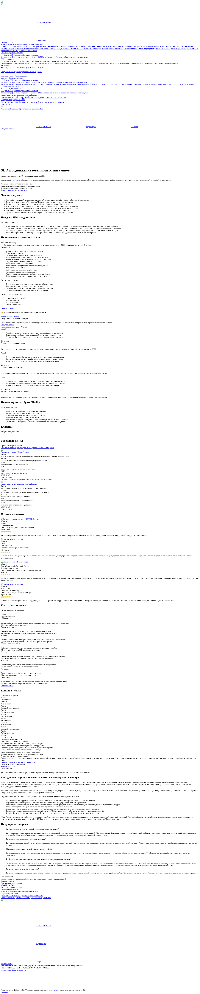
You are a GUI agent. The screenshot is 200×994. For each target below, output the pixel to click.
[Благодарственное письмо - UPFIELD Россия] (20, 519)
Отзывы (19, 898)
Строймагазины (81, 84)
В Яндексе (5, 891)
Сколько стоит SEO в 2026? (25, 762)
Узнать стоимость (8, 190)
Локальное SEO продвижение (117, 63)
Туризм (153, 84)
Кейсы (26, 44)
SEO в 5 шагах (36, 898)
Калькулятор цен (21, 76)
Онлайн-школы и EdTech (53, 84)
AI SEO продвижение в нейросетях (166, 63)
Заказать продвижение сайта (12, 887)
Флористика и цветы (164, 84)
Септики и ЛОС (94, 84)
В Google (13, 891)
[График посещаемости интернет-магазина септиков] (4, 507)
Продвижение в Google (52, 63)
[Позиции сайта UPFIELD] (2, 475)
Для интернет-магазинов (10, 896)
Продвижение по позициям (73, 63)
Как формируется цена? (10, 316)
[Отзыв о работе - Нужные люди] (14, 562)
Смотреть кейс (6, 477)
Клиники (27, 84)
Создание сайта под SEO (11, 72)
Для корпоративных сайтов (32, 896)
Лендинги (177, 84)
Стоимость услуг (7, 76)
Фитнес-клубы (69, 84)
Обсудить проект (7, 42)
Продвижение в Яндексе (33, 63)
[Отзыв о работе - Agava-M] (12, 584)
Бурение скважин (109, 84)
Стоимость (47, 898)
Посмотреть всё (12, 86)
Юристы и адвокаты (124, 84)
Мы (2, 44)
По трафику (33, 891)
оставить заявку (7, 964)
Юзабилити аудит (37, 67)
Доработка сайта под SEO (31, 72)
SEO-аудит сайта (7, 67)
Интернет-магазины (9, 84)
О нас (7, 898)
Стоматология (37, 84)
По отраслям (14, 44)
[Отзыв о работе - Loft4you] (12, 539)
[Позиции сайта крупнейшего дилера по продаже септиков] (2, 507)
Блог (3, 898)
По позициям (22, 891)
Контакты (33, 44)
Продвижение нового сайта (12, 63)
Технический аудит (22, 67)
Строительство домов (141, 84)
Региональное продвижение (141, 63)
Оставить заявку (7, 762)
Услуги (6, 44)
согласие (56, 990)
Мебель (20, 84)
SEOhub (40, 44)
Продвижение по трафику (94, 63)
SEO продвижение (8, 59)
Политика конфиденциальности (13, 970)
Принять (4, 992)
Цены (21, 44)
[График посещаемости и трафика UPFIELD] (4, 475)
